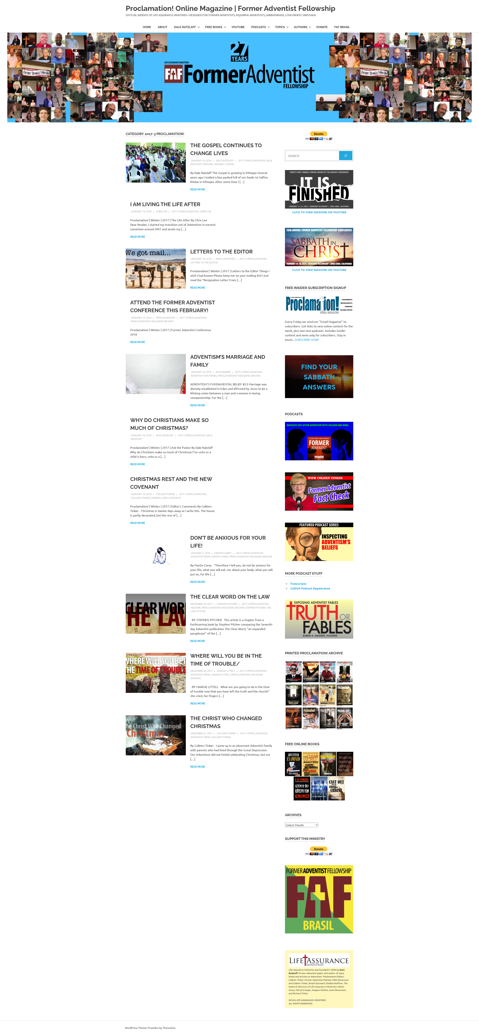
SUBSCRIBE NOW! (307, 339)
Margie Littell (226, 670)
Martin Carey (222, 552)
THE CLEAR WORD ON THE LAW (230, 597)
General (219, 164)
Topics (280, 27)
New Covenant (171, 497)
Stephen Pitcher (227, 603)
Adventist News (200, 556)
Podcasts (258, 27)
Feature (208, 164)
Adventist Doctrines (204, 375)
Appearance (310, 588)
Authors (300, 27)
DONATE (322, 27)
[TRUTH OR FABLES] (319, 619)
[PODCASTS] (319, 441)
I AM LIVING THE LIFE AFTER (165, 204)
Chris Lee (161, 211)
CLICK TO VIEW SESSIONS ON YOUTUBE (319, 212)
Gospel (229, 164)
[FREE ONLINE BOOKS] (319, 776)
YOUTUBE (238, 27)
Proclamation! (225, 258)
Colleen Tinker (165, 494)
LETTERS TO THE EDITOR (221, 252)
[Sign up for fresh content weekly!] (319, 305)
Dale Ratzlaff (185, 27)
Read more (197, 189)
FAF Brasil (342, 27)
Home (147, 27)
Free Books (213, 27)
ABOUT (162, 27)
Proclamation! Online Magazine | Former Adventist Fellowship (230, 8)
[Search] (345, 155)
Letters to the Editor (204, 262)
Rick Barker (223, 371)
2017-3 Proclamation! (251, 160)
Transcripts (298, 583)
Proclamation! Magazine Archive (152, 321)
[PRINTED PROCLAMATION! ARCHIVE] (319, 695)
